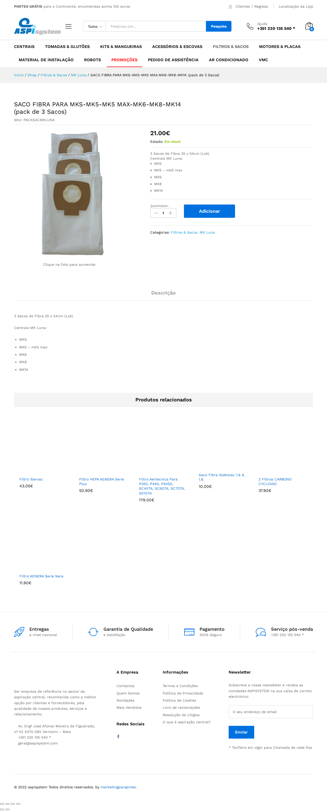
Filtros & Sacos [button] (231, 47)
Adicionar (209, 211)
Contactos (125, 686)
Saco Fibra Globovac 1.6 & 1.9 (221, 477)
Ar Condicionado (228, 60)
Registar (261, 6)
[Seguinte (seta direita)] (7, 809)
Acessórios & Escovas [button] (177, 47)
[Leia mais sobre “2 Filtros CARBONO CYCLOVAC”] (275, 470)
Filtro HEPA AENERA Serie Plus (101, 481)
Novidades (125, 700)
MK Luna (207, 232)
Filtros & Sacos (184, 232)
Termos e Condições (180, 686)
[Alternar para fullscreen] (13, 804)
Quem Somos (127, 693)
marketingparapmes (118, 787)
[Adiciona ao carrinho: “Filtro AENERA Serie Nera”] (35, 567)
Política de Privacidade (183, 693)
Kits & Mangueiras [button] (121, 47)
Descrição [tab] (163, 292)
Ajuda (262, 24)
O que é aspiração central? (187, 722)
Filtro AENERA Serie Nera (41, 576)
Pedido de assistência (173, 60)
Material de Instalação (46, 60)
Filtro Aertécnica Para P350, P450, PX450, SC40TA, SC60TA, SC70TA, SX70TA (162, 486)
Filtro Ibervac (31, 479)
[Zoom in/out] (18, 804)
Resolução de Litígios (181, 715)
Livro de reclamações (181, 707)
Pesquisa (219, 26)
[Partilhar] (7, 804)
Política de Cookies (179, 700)
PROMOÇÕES (124, 60)
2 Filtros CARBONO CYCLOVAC (275, 481)
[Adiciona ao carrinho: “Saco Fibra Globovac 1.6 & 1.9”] (215, 466)
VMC (263, 60)
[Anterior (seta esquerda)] (2, 809)
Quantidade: (159, 205)
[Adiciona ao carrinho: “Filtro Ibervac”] (35, 470)
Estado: (156, 142)
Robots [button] (92, 60)
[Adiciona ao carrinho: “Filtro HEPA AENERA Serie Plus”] (95, 470)
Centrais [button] (24, 47)
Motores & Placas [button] (279, 47)
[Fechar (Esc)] (2, 804)
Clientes (243, 6)
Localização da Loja (296, 6)
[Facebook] (118, 737)
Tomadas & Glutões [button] (67, 47)
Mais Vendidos (129, 707)
